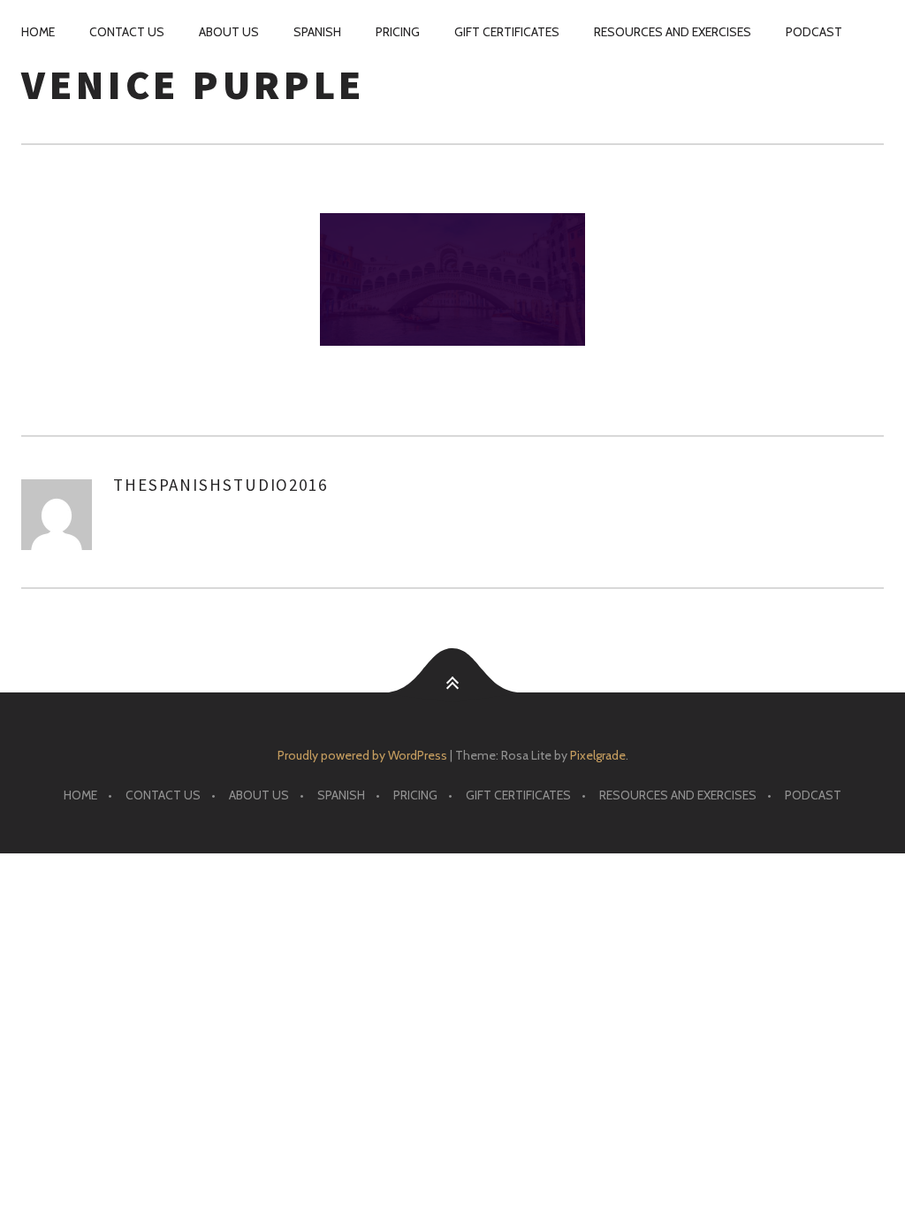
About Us (229, 32)
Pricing (398, 32)
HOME (38, 32)
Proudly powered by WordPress (362, 755)
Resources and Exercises (672, 32)
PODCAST (814, 32)
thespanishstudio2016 (220, 484)
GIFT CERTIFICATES (506, 32)
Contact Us (126, 32)
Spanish (317, 32)
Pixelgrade (598, 755)
